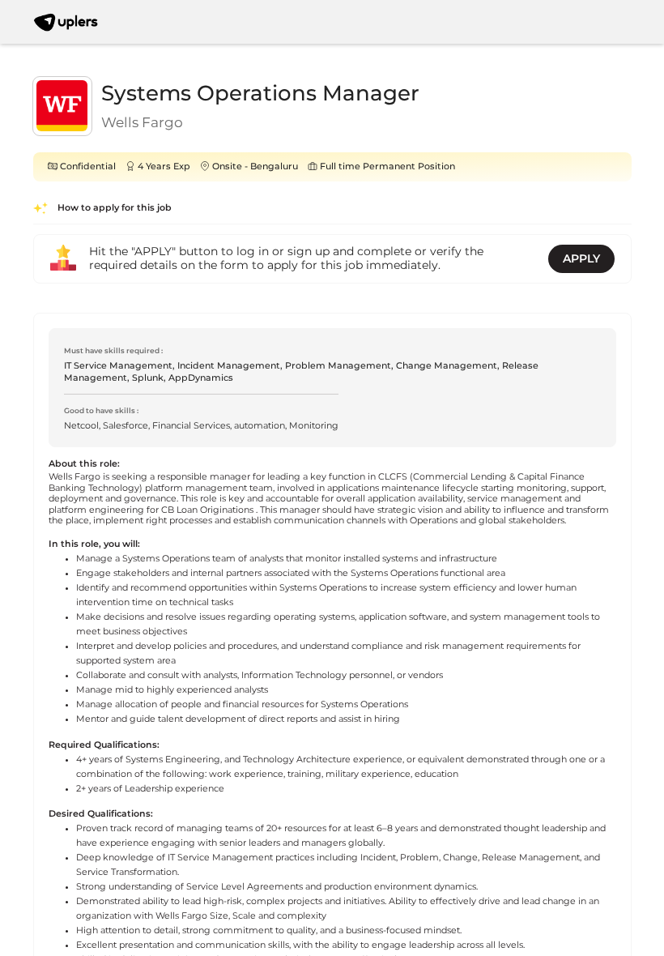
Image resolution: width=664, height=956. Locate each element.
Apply (581, 258)
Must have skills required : (113, 350)
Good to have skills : (101, 410)
